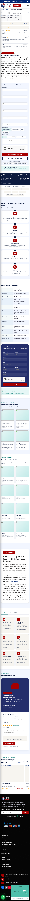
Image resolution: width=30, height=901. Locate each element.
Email (3, 108)
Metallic (23, 136)
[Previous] (24, 762)
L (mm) (4, 367)
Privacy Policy (5, 840)
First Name (5, 87)
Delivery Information (7, 842)
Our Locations (5, 864)
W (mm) (16, 367)
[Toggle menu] (27, 5)
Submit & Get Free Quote (15, 154)
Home (2, 9)
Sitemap (4, 862)
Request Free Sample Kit (16, 158)
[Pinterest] (9, 887)
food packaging (14, 581)
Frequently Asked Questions (9, 844)
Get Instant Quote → (15, 384)
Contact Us (22, 1)
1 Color (4, 136)
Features (5, 612)
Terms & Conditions (7, 837)
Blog (3, 857)
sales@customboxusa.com (11, 882)
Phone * (4, 357)
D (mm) (4, 372)
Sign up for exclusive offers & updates (12, 809)
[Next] (27, 762)
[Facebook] (2, 887)
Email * (4, 362)
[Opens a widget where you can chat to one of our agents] (20, 892)
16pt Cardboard (15, 129)
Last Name (5, 94)
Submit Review (9, 743)
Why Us (4, 849)
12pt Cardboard (6, 129)
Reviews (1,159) (13, 612)
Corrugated (5, 132)
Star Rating (6, 722)
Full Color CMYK (11, 136)
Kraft (22, 129)
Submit (25, 812)
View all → (26, 23)
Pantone (18, 136)
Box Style (4, 122)
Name (4, 716)
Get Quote (16, 5)
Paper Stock (5, 127)
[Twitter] (6, 887)
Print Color (5, 134)
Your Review (6, 727)
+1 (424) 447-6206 (6, 1)
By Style (7, 9)
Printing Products (6, 866)
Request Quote (15, 1)
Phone (4, 101)
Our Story (4, 847)
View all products (19, 761)
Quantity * (5, 352)
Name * (16, 352)
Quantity (4, 115)
